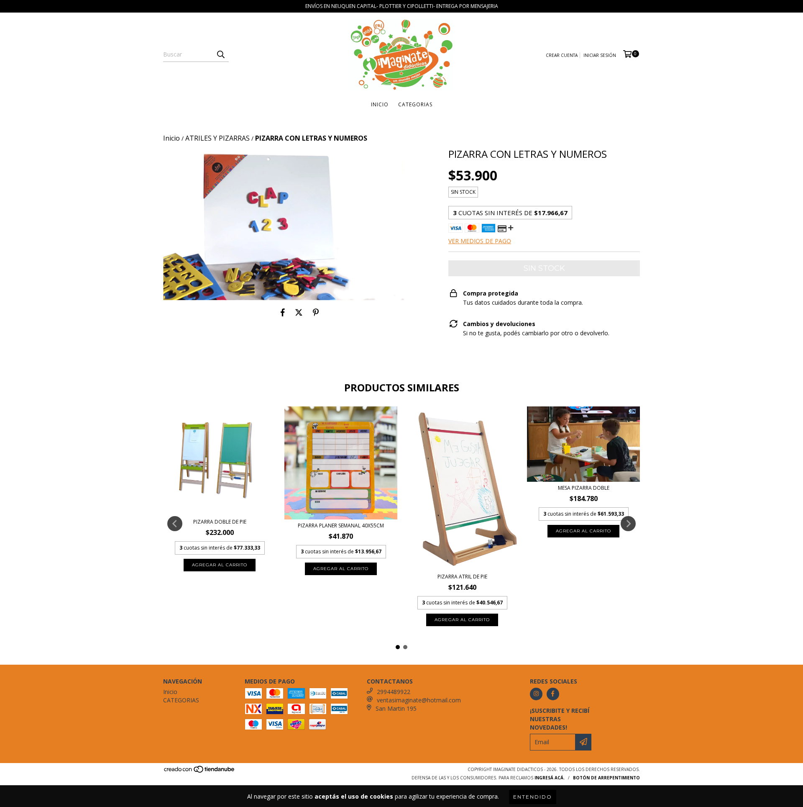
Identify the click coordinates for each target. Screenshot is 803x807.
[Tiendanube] (199, 771)
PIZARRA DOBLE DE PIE (219, 521)
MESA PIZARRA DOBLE (583, 487)
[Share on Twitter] (299, 312)
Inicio (380, 104)
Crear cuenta (562, 55)
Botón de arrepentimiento (606, 778)
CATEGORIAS (415, 104)
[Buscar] (220, 54)
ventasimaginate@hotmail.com (419, 700)
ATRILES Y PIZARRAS (217, 138)
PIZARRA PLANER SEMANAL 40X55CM (341, 525)
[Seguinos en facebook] (553, 694)
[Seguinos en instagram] (536, 694)
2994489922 (393, 692)
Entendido (532, 797)
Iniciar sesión (599, 55)
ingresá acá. (549, 778)
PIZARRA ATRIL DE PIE (462, 576)
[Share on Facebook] (283, 312)
